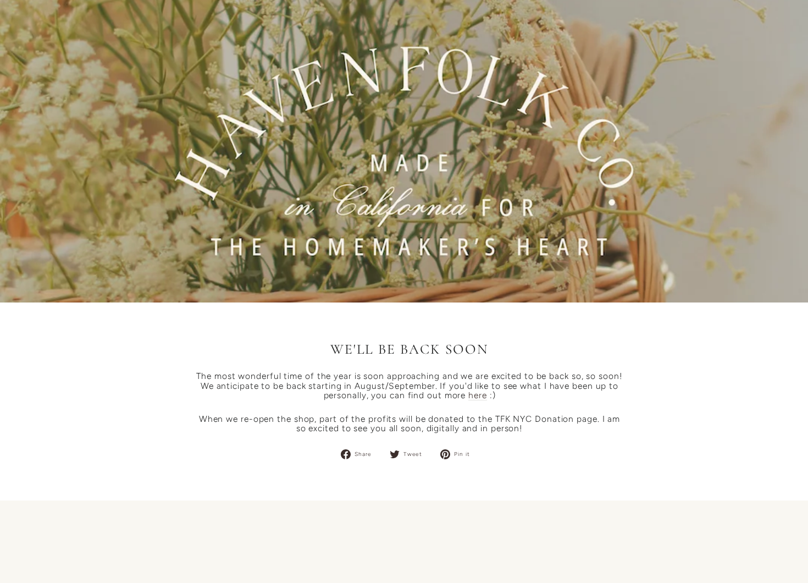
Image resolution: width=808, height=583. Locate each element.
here (477, 395)
